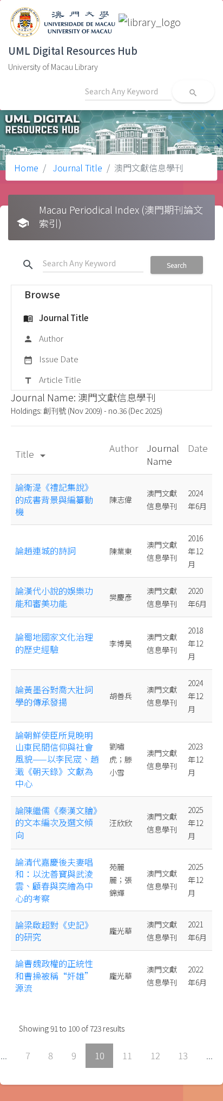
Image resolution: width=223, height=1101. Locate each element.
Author (43, 338)
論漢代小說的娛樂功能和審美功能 (54, 596)
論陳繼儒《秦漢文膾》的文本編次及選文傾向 (56, 822)
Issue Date (50, 359)
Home (26, 167)
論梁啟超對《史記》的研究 (54, 930)
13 (183, 1055)
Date (198, 448)
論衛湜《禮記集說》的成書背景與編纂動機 (54, 499)
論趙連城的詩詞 (45, 550)
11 (127, 1055)
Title (32, 453)
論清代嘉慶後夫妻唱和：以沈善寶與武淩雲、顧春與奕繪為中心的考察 (54, 880)
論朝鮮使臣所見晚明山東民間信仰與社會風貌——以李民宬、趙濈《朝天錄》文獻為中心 (57, 759)
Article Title (52, 379)
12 (155, 1055)
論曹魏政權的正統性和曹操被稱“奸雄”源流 (54, 975)
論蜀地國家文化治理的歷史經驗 (54, 642)
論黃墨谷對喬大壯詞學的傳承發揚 (54, 695)
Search (177, 265)
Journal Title (76, 167)
